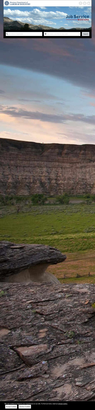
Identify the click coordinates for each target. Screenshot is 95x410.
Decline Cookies (24, 407)
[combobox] (24, 34)
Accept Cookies (11, 407)
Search (85, 34)
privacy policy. (63, 404)
